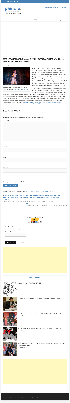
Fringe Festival (7, 56)
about (46, 7)
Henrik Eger (22, 347)
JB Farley (6, 65)
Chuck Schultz (23, 285)
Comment (6, 120)
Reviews (24, 56)
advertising (57, 7)
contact (51, 7)
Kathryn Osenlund (24, 315)
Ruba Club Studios (24, 197)
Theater (30, 56)
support (64, 7)
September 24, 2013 (16, 65)
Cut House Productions (18, 195)
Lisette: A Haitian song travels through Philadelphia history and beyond (39, 328)
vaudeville (47, 197)
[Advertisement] (35, 38)
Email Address (9, 232)
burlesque (8, 195)
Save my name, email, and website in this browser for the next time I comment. (26, 182)
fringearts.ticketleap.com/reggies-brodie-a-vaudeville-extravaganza (42, 102)
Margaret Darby (23, 330)
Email (5, 157)
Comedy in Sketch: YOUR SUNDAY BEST (30, 283)
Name (5, 146)
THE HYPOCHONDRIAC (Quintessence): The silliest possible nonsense (39, 313)
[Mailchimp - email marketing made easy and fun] (23, 244)
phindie (5, 397)
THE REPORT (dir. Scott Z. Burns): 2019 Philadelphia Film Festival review (40, 298)
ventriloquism (55, 197)
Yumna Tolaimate (24, 300)
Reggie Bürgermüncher (42, 195)
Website (5, 167)
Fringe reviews (17, 56)
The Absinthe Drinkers (37, 197)
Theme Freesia (18, 397)
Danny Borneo (30, 195)
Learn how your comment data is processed (39, 191)
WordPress (26, 397)
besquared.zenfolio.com (21, 89)
